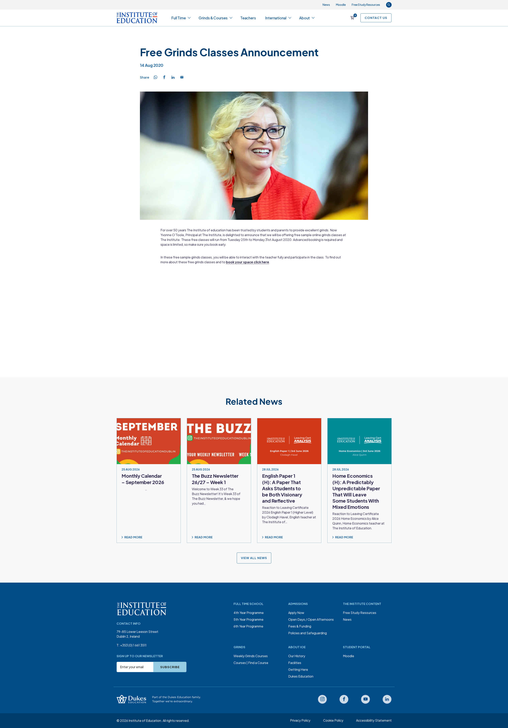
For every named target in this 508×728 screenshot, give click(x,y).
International (275, 18)
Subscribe (170, 667)
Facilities (294, 663)
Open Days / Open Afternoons (311, 619)
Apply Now (296, 613)
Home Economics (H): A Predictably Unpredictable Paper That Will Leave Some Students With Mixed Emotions (356, 491)
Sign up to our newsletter (140, 656)
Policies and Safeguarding (307, 633)
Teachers (248, 18)
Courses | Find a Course (251, 663)
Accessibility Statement (374, 720)
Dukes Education (300, 676)
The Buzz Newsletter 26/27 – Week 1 (215, 479)
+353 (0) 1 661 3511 (133, 645)
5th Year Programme (248, 619)
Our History (296, 656)
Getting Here (298, 669)
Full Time (178, 18)
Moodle (341, 4)
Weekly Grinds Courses (251, 656)
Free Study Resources (366, 4)
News (326, 4)
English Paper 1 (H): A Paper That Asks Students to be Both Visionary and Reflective (282, 488)
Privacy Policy (300, 720)
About (304, 18)
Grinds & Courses (213, 18)
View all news (254, 558)
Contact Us (376, 18)
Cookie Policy (333, 720)
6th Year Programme (248, 626)
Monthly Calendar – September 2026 (143, 479)
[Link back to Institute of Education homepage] (137, 17)
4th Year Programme (249, 613)
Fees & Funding (299, 626)
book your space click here (247, 262)
